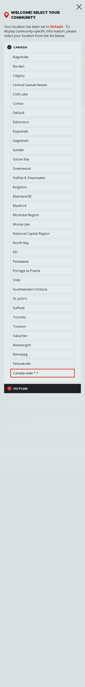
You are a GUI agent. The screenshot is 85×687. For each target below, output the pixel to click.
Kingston (20, 187)
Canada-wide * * (25, 373)
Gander (18, 150)
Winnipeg (20, 354)
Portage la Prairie (26, 270)
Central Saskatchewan (30, 85)
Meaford (19, 205)
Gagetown (21, 140)
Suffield (18, 308)
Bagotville (20, 57)
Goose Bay (21, 159)
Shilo (16, 280)
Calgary (19, 75)
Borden (18, 66)
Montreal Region (26, 215)
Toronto (19, 317)
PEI (15, 252)
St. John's (20, 298)
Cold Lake (20, 94)
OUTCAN (20, 388)
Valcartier (20, 335)
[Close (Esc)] (79, 7)
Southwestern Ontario (30, 289)
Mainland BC (22, 196)
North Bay (21, 243)
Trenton (19, 326)
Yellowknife (22, 363)
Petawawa (20, 261)
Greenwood (22, 168)
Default (56, 26)
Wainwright (22, 345)
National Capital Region (31, 233)
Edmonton (21, 122)
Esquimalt (20, 131)
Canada (20, 47)
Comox (18, 103)
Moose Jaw (21, 224)
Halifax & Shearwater (29, 178)
